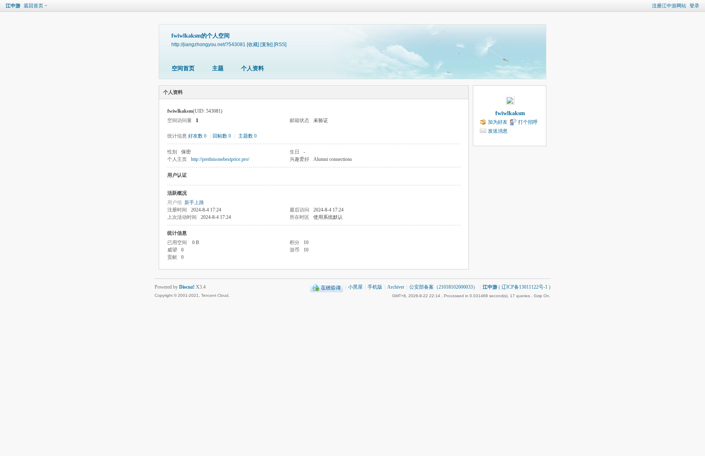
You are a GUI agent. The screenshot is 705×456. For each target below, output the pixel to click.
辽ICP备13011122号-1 (524, 287)
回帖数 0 (222, 136)
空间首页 (183, 68)
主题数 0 (247, 136)
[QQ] (326, 287)
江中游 (13, 6)
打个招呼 (528, 122)
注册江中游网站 (669, 6)
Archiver (395, 287)
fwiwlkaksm (510, 113)
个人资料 (252, 68)
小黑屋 (355, 287)
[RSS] (280, 44)
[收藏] (253, 44)
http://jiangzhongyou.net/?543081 (208, 44)
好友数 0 (197, 136)
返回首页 (33, 6)
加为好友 (498, 122)
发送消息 (498, 131)
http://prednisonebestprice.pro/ (220, 159)
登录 (694, 6)
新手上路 (194, 202)
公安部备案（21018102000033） (443, 287)
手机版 (375, 287)
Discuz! (187, 287)
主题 (218, 68)
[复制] (266, 44)
